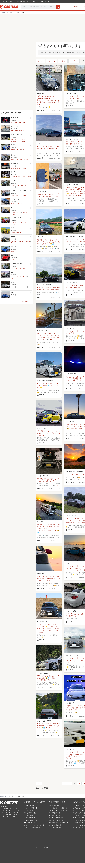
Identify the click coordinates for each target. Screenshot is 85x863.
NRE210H (14, 139)
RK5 (12, 195)
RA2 (16, 131)
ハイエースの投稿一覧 (56, 818)
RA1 (12, 131)
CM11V (26, 222)
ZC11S (25, 149)
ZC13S (13, 151)
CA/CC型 (23, 185)
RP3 (20, 195)
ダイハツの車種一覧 (30, 820)
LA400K (18, 232)
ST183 (19, 287)
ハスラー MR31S (42, 476)
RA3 (20, 131)
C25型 (23, 176)
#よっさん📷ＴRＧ (46, 339)
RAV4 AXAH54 (71, 374)
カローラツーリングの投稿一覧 (59, 822)
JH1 (12, 122)
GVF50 (13, 276)
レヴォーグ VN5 (42, 330)
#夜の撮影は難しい (77, 379)
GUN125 (13, 204)
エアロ (63, 61)
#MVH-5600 (70, 754)
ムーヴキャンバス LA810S (74, 471)
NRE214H (22, 139)
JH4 (24, 122)
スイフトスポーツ (71, 282)
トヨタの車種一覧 (30, 805)
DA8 (24, 168)
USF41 (13, 278)
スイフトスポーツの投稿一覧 (58, 808)
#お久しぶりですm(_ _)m (74, 188)
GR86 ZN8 (40, 93)
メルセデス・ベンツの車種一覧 (34, 825)
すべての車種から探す (25, 301)
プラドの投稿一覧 (54, 815)
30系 (21, 159)
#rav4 (67, 379)
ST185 (13, 288)
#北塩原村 (44, 148)
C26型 (29, 176)
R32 (12, 268)
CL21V (19, 187)
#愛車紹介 (77, 287)
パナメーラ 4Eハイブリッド (74, 236)
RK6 (16, 195)
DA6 (16, 168)
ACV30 (13, 212)
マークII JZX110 (42, 673)
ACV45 (13, 214)
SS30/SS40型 (15, 185)
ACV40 (25, 212)
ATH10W (26, 159)
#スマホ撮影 (55, 290)
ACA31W (13, 241)
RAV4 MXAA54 (71, 93)
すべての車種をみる (55, 827)
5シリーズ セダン (71, 611)
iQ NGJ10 (40, 573)
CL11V (13, 187)
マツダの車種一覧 (30, 813)
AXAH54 (13, 243)
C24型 (18, 176)
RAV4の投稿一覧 (54, 805)
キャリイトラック (71, 328)
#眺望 (50, 333)
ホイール (51, 61)
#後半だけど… (73, 616)
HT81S (19, 149)
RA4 (24, 131)
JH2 (16, 122)
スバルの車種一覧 (30, 815)
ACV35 (19, 212)
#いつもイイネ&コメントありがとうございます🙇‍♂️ (48, 337)
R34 (20, 268)
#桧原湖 (51, 148)
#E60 (67, 614)
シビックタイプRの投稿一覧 (58, 810)
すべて (40, 61)
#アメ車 (39, 240)
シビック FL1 (70, 422)
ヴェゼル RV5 (41, 191)
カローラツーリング (72, 655)
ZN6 (12, 259)
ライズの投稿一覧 (54, 813)
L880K (13, 232)
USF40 (25, 276)
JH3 (20, 122)
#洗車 (56, 196)
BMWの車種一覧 (29, 822)
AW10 (18, 297)
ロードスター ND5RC (44, 285)
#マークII (51, 680)
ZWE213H (22, 141)
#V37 (67, 142)
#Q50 (72, 142)
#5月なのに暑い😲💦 (47, 244)
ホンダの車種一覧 (30, 810)
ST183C (24, 287)
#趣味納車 (49, 726)
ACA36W (20, 241)
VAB (12, 251)
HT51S (13, 149)
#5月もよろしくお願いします (46, 96)
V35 (24, 268)
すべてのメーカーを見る (32, 827)
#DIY (67, 98)
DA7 (20, 168)
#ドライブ (46, 290)
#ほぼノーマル (75, 98)
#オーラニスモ (77, 520)
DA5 (12, 168)
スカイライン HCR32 (44, 721)
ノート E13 (41, 143)
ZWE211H (14, 141)
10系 (12, 159)
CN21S (13, 224)
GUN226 (20, 204)
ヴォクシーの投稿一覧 (56, 820)
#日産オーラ (69, 518)
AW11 (23, 297)
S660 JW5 (69, 563)
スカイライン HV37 (72, 139)
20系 (16, 159)
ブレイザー (40, 237)
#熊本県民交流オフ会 (44, 431)
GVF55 (19, 276)
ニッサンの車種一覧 (30, 808)
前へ (39, 783)
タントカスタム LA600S (45, 380)
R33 (16, 268)
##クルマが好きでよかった (45, 194)
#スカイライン (80, 142)
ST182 (13, 287)
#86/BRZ (40, 98)
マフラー (74, 61)
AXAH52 (27, 241)
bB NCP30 (40, 522)
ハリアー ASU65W (72, 185)
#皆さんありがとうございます (46, 479)
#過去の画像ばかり (52, 578)
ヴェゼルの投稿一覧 (55, 825)
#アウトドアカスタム (50, 240)
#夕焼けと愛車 (70, 285)
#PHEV (75, 241)
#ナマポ (48, 728)
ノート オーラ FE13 (72, 515)
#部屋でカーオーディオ (75, 756)
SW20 (13, 297)
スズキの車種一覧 (30, 818)
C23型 (13, 176)
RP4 (24, 195)
